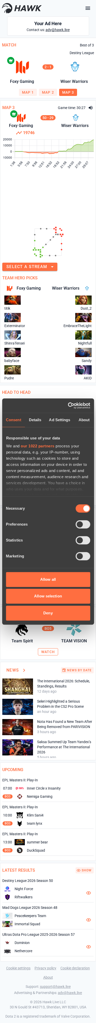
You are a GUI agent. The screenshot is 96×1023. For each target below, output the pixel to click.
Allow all (48, 579)
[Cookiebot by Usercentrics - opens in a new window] (68, 405)
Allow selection (48, 596)
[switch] (83, 524)
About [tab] (84, 420)
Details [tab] (35, 420)
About (48, 977)
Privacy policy (45, 968)
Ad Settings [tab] (59, 420)
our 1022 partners (38, 446)
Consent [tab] (13, 420)
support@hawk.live (55, 987)
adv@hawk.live (58, 30)
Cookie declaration (75, 968)
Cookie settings (18, 968)
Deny (47, 613)
